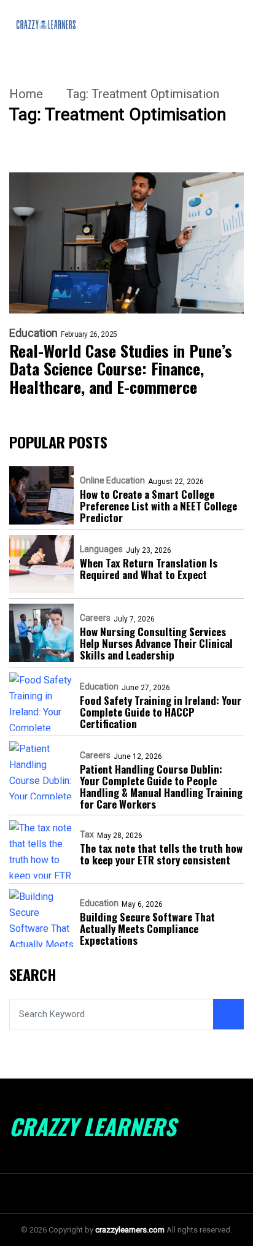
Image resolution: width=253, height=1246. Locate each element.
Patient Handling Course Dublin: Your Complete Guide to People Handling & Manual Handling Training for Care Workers (161, 786)
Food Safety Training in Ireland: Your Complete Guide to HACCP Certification (160, 711)
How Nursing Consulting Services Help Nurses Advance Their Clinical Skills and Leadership (156, 643)
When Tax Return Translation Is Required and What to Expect (148, 568)
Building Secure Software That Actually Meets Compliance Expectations (147, 928)
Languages (101, 549)
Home (26, 94)
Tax (87, 834)
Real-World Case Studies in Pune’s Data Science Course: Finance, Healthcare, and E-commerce (120, 369)
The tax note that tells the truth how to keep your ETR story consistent (161, 854)
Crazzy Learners (92, 1126)
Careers (95, 617)
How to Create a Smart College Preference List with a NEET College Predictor (158, 505)
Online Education (112, 480)
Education (33, 333)
